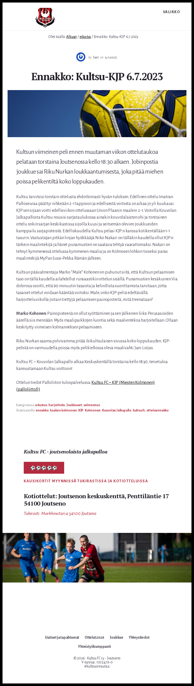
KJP (80, 410)
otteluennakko (158, 410)
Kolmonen (93, 410)
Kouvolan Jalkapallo (116, 410)
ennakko (42, 410)
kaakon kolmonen (63, 410)
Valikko (171, 12)
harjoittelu (56, 405)
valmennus (92, 405)
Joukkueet (74, 405)
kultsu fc (139, 410)
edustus (41, 405)
